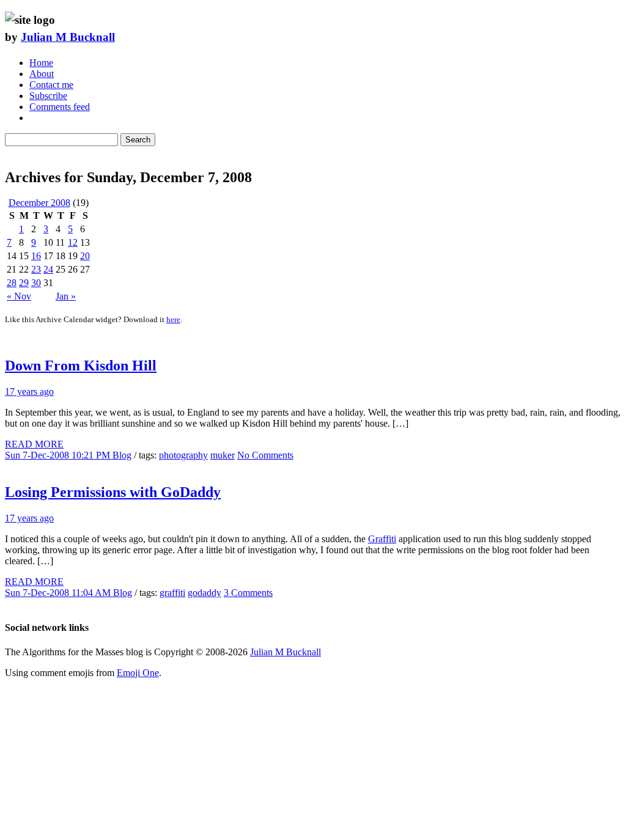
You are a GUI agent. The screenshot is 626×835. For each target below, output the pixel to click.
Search (137, 139)
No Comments (265, 455)
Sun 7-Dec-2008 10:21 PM (58, 455)
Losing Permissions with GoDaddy (113, 492)
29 (24, 283)
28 (12, 283)
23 (36, 269)
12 (73, 242)
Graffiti (382, 539)
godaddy (204, 592)
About (41, 73)
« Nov (19, 296)
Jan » (66, 296)
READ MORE (34, 444)
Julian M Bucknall (68, 37)
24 (48, 269)
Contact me (51, 84)
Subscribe (48, 95)
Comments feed (59, 106)
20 (85, 256)
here (173, 319)
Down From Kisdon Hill (80, 365)
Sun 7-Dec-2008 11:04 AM (59, 592)
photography (183, 455)
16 (36, 256)
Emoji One (138, 673)
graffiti (172, 592)
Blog (121, 455)
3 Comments (248, 592)
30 (36, 283)
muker (222, 455)
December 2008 (39, 202)
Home (41, 62)
